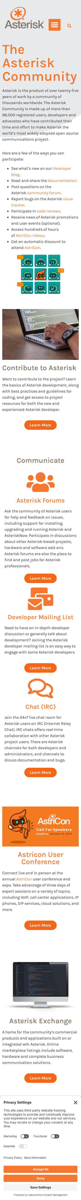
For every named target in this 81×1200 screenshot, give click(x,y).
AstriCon (32, 247)
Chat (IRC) (40, 706)
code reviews (48, 211)
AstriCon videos (30, 235)
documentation (62, 180)
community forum (44, 192)
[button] (55, 25)
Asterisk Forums (40, 500)
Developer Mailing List (40, 617)
